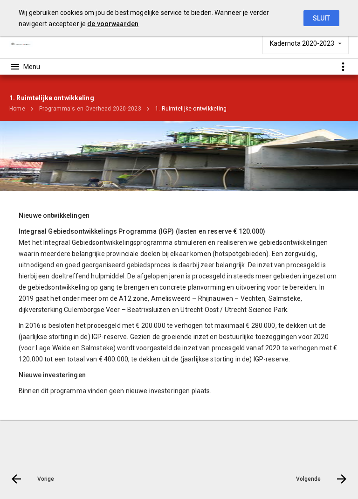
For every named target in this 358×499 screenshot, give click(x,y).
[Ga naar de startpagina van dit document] (21, 43)
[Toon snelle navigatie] (343, 66)
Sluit (321, 18)
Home (17, 108)
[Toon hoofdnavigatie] (24, 66)
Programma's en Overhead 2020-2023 (90, 108)
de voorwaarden (112, 24)
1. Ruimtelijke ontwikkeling (191, 108)
